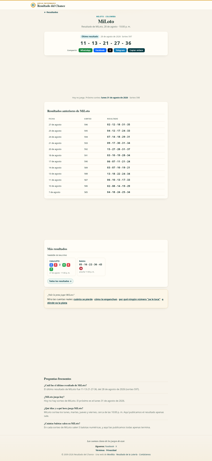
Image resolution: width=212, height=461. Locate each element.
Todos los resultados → (60, 281)
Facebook (100, 50)
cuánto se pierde (83, 299)
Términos (100, 450)
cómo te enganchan (105, 299)
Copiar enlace (136, 50)
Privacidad (111, 450)
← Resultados (51, 12)
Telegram (120, 50)
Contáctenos (145, 454)
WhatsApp (85, 50)
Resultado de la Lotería (126, 454)
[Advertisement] (106, 76)
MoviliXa (111, 454)
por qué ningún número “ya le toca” (139, 299)
